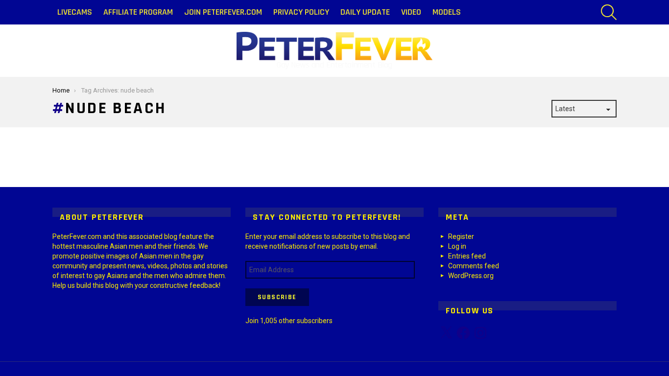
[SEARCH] (609, 12)
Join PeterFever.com (223, 12)
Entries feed (467, 256)
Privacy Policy (301, 12)
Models (446, 12)
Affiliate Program (138, 12)
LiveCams (74, 12)
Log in (457, 246)
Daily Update (365, 12)
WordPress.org (471, 276)
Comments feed (473, 266)
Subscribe (277, 297)
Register (461, 236)
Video (411, 12)
